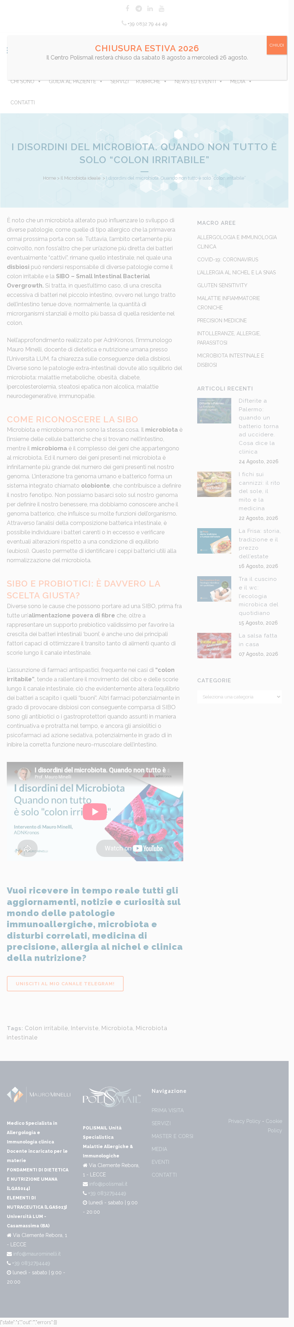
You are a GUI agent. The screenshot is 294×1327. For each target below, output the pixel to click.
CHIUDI (277, 45)
